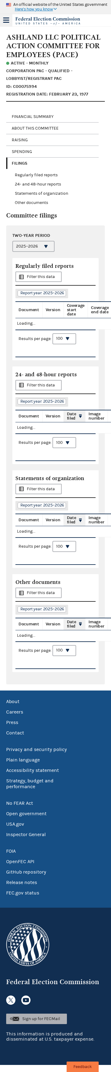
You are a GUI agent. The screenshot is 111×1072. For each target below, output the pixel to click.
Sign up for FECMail (41, 1018)
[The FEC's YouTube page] (26, 1000)
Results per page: (35, 338)
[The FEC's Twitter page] (10, 1000)
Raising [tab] (20, 140)
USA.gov (15, 824)
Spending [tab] (22, 151)
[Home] (47, 20)
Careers (14, 712)
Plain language (23, 760)
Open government (26, 813)
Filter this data (41, 276)
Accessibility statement (32, 770)
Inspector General (26, 834)
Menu (6, 20)
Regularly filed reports (36, 175)
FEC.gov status (22, 893)
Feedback (82, 1066)
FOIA (11, 851)
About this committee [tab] (35, 128)
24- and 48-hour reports (38, 184)
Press (12, 722)
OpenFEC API (20, 861)
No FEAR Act (19, 803)
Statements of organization (41, 193)
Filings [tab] (19, 163)
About (12, 701)
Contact (15, 733)
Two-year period (31, 235)
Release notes (21, 882)
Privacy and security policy (36, 749)
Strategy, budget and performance (30, 783)
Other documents (31, 202)
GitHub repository (26, 872)
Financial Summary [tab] (33, 116)
